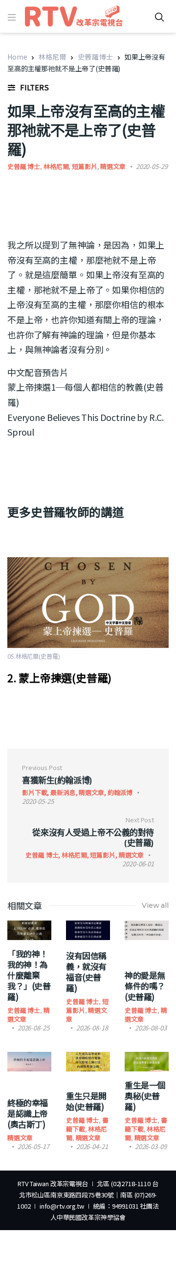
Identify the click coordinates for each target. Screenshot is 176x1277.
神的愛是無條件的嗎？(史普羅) (145, 986)
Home (17, 57)
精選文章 (112, 166)
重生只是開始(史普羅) (86, 1100)
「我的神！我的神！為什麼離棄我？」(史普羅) (28, 975)
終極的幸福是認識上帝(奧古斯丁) (27, 1113)
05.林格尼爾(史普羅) (33, 656)
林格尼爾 (52, 57)
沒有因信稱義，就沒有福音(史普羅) (86, 971)
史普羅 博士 (95, 57)
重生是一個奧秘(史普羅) (145, 1095)
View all (155, 905)
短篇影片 (84, 166)
